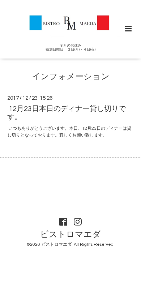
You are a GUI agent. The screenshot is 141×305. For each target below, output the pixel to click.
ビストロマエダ (70, 234)
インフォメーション (71, 77)
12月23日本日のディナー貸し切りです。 (66, 112)
